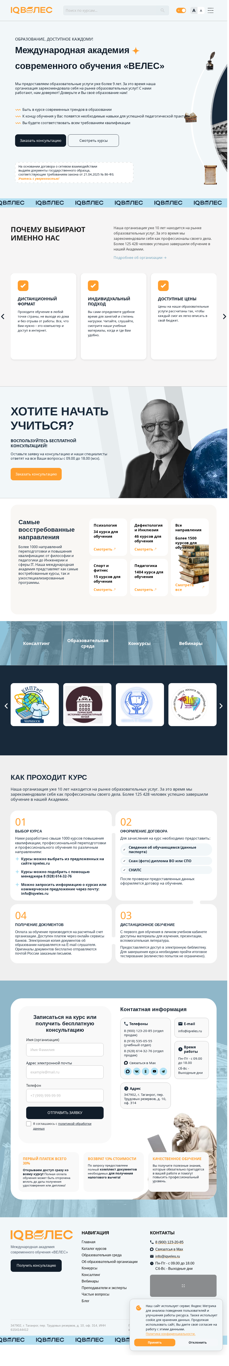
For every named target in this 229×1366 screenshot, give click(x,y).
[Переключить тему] (181, 10)
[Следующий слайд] (224, 316)
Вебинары (90, 1281)
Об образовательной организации (110, 1262)
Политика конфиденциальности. (170, 1334)
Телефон (33, 1085)
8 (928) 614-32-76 (138, 1051)
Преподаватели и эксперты (104, 1288)
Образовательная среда (102, 1255)
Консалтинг (91, 1275)
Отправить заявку (64, 1112)
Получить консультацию (36, 1265)
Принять (155, 1342)
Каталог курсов (94, 1249)
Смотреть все (184, 587)
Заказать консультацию (40, 140)
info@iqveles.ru (190, 1031)
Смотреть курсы (93, 140)
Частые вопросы (95, 1294)
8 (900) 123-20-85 (138, 1030)
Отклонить (198, 1342)
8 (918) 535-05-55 (138, 1041)
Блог (85, 1301)
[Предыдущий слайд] (6, 706)
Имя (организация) (42, 1040)
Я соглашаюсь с (62, 1126)
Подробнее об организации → (140, 257)
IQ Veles (32, 10)
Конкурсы (89, 1268)
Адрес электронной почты (49, 1063)
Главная (88, 1242)
